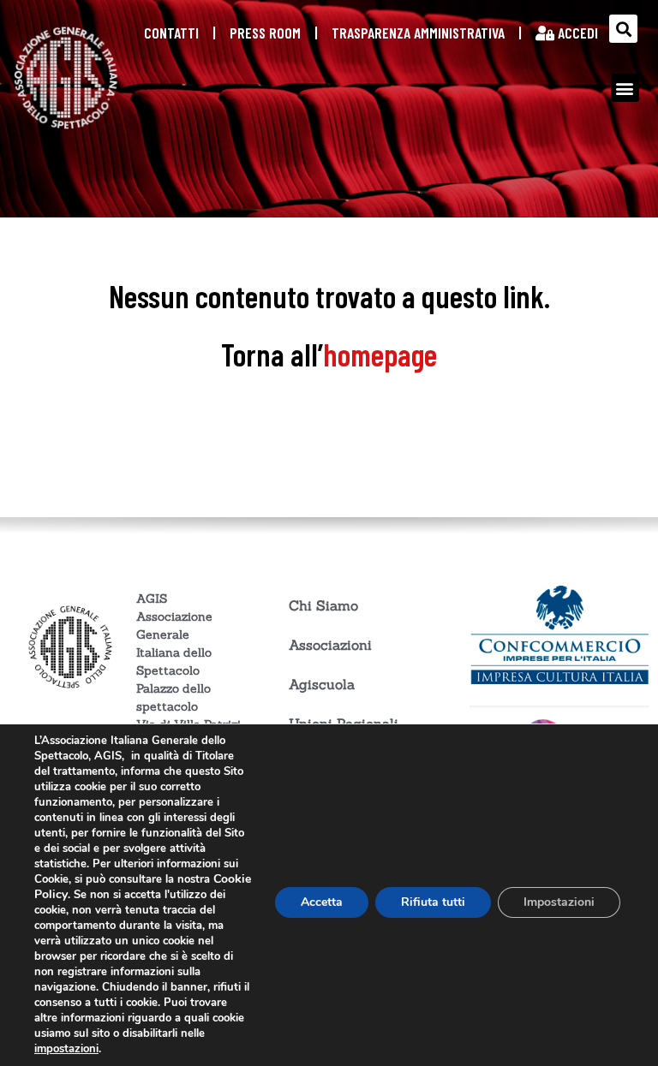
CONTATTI (171, 32)
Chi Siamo (323, 605)
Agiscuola (322, 684)
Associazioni (330, 644)
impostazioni (66, 1049)
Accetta (322, 902)
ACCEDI (576, 32)
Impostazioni (559, 902)
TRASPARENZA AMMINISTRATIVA (418, 32)
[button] (623, 29)
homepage (380, 354)
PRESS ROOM (265, 32)
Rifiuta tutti (433, 902)
